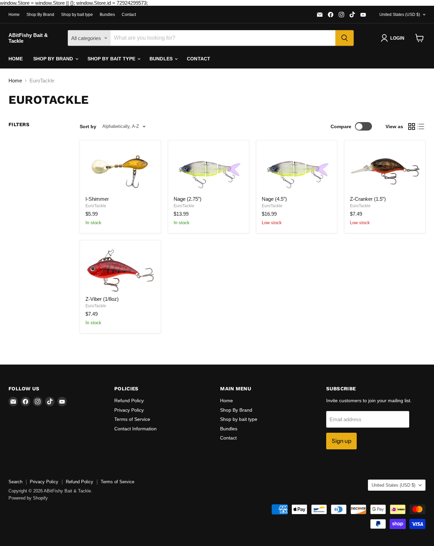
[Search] (344, 38)
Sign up (341, 440)
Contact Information (135, 428)
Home (14, 14)
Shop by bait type (77, 14)
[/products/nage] (208, 169)
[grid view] (411, 126)
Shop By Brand (40, 14)
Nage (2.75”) (187, 199)
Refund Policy (129, 400)
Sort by (88, 126)
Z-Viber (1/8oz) (102, 299)
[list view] (421, 126)
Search (15, 481)
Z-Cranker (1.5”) (368, 199)
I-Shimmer (97, 199)
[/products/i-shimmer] (120, 169)
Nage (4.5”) (274, 199)
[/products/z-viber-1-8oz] (120, 269)
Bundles (107, 14)
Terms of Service (132, 419)
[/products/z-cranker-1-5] (385, 169)
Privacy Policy (129, 410)
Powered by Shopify (28, 498)
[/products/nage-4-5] (297, 169)
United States (399, 14)
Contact (129, 14)
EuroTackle (95, 205)
